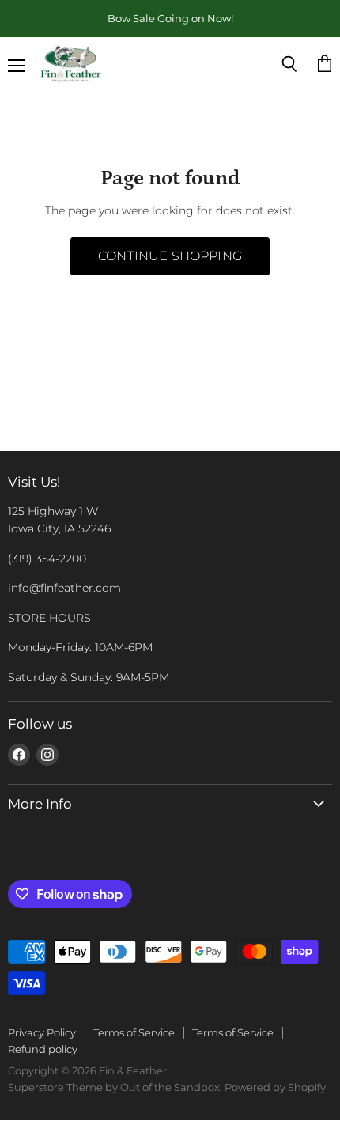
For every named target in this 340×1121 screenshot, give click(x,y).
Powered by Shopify (275, 1087)
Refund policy (42, 1049)
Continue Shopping (170, 255)
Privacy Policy (42, 1032)
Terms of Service (134, 1032)
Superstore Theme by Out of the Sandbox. (115, 1087)
